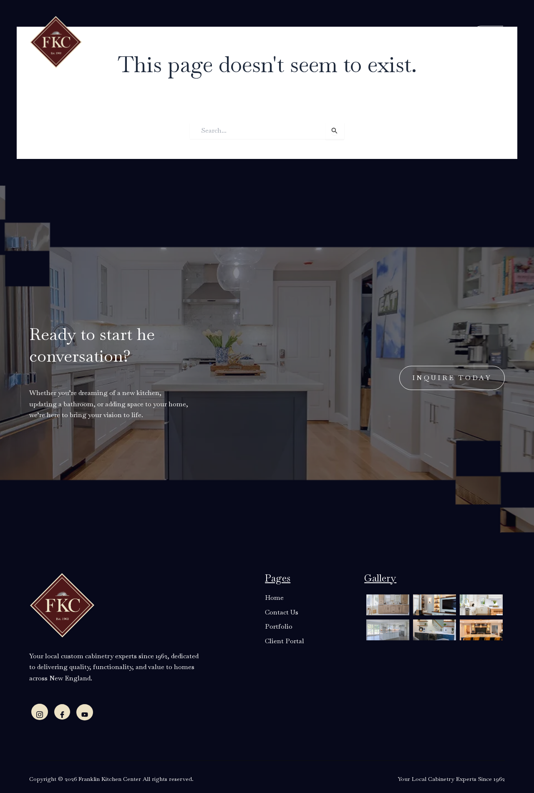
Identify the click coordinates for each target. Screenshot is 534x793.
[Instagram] (39, 712)
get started (474, 40)
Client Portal (380, 41)
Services (205, 41)
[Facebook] (62, 712)
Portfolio (328, 41)
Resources (252, 41)
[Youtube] (84, 712)
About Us (159, 41)
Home (123, 41)
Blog (294, 41)
